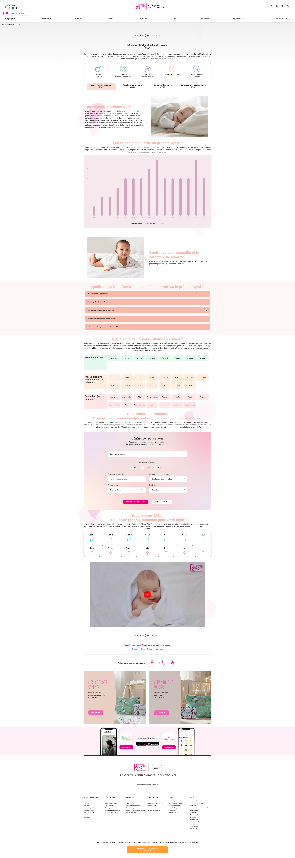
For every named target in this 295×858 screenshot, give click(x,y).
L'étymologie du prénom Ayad (96, 302)
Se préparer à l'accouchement (156, 803)
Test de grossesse (110, 808)
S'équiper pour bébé (195, 821)
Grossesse (130, 797)
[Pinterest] (172, 663)
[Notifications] (288, 6)
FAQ (98, 842)
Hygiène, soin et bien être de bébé (199, 808)
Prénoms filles (138, 649)
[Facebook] (5, 7)
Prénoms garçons (155, 649)
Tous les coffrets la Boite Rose (92, 801)
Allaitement (193, 812)
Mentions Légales (136, 842)
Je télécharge (126, 747)
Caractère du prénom (163, 86)
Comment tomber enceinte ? (112, 803)
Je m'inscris (96, 712)
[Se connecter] (277, 6)
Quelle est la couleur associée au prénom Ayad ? (101, 318)
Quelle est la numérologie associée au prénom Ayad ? (102, 327)
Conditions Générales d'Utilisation (119, 842)
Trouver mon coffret (89, 803)
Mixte (159, 468)
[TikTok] (17, 7)
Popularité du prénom (132, 86)
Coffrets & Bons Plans (17, 13)
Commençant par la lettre (117, 474)
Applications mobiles (191, 842)
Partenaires (180, 842)
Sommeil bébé (194, 810)
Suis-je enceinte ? (109, 805)
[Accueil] (149, 6)
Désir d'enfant (110, 797)
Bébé (192, 797)
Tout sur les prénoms (174, 805)
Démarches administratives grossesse (136, 810)
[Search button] (271, 6)
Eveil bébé (193, 817)
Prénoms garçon (173, 812)
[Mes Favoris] (282, 6)
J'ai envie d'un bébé (110, 801)
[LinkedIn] (13, 7)
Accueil (4, 24)
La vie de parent (194, 826)
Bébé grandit (193, 824)
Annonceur (104, 842)
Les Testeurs (205, 19)
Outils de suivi (87, 814)
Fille (135, 468)
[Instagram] (9, 7)
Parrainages (87, 817)
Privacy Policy (146, 842)
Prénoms (172, 797)
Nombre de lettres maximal (158, 474)
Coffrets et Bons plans (91, 797)
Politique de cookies (158, 842)
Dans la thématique (115, 485)
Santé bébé (193, 805)
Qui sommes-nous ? (240, 19)
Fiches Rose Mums (89, 810)
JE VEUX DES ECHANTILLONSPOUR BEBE (147, 849)
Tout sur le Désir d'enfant (111, 812)
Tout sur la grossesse (131, 812)
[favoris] (147, 35)
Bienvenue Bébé (152, 805)
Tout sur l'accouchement (154, 810)
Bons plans (87, 805)
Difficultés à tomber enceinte (112, 810)
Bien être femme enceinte (133, 805)
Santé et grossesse (131, 803)
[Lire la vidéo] (147, 594)
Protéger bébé (194, 819)
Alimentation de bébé (196, 814)
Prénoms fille (172, 810)
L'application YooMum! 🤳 (281, 19)
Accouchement (153, 797)
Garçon (147, 468)
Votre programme (10, 19)
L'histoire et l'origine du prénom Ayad (98, 293)
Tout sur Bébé (194, 828)
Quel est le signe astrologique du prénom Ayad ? (101, 310)
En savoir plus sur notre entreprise (147, 784)
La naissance (151, 801)
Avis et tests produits (89, 808)
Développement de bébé (196, 803)
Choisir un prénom (173, 801)
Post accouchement (153, 808)
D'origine (152, 485)
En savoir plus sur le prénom (193, 86)
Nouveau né (193, 801)
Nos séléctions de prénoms (176, 803)
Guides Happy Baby (89, 812)
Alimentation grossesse (132, 808)
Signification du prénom (101, 86)
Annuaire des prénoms (175, 808)
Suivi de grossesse (131, 801)
